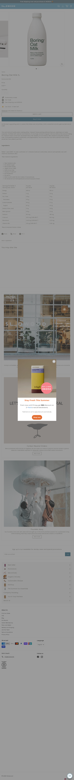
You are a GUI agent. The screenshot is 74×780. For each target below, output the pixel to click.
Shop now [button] (37, 417)
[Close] (54, 361)
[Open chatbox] (69, 776)
